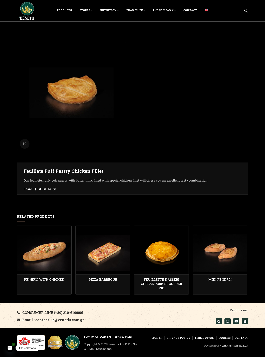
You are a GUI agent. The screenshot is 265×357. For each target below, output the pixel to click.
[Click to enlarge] (24, 144)
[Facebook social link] (35, 189)
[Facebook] (219, 321)
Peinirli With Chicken (44, 279)
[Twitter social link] (39, 189)
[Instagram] (227, 321)
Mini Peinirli (220, 279)
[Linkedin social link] (44, 189)
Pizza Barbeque (103, 279)
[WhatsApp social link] (49, 189)
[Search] (246, 11)
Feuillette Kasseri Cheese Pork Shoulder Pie (161, 283)
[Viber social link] (54, 189)
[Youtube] (236, 321)
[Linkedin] (245, 321)
